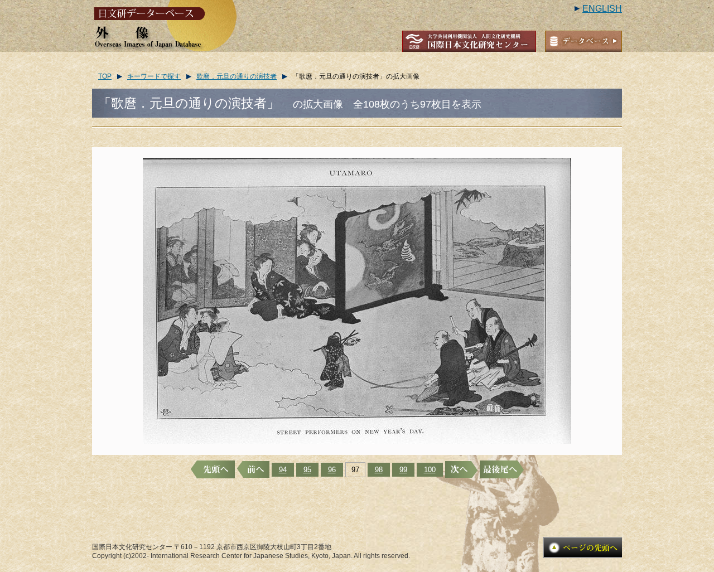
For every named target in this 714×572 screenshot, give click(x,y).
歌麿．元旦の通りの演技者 (236, 76)
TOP (105, 76)
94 (283, 470)
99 (403, 470)
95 (307, 470)
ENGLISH (602, 8)
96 (332, 470)
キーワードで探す (154, 76)
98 (379, 470)
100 (430, 470)
